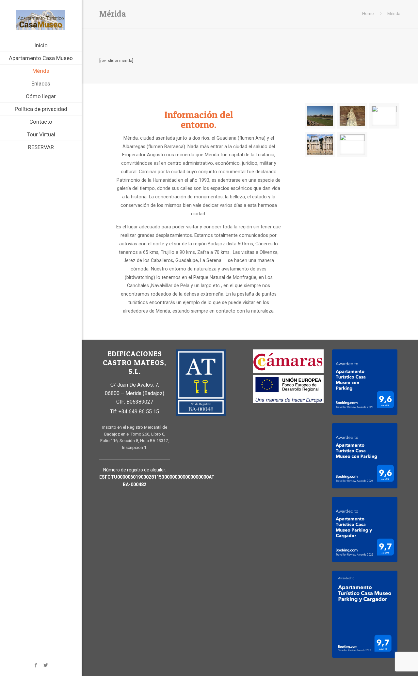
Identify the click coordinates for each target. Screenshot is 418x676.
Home (368, 13)
